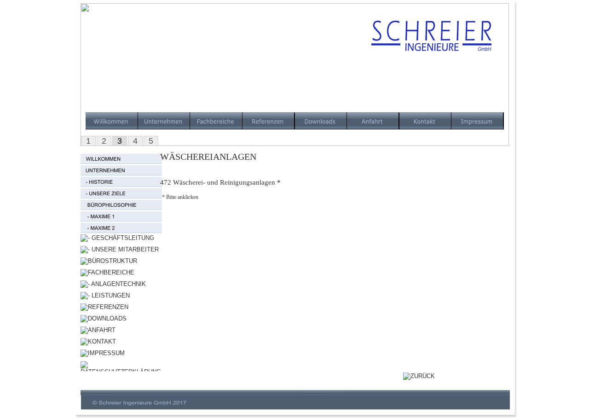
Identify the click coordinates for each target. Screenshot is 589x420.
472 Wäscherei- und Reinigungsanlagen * (220, 182)
